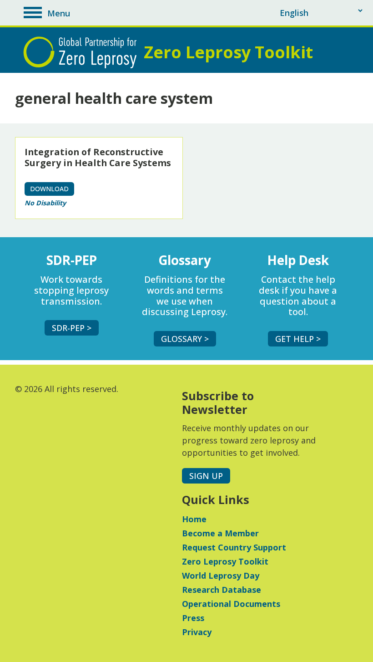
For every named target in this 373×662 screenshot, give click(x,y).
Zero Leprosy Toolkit (225, 561)
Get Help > (298, 338)
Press (193, 617)
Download (49, 188)
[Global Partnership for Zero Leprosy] (82, 52)
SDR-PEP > (71, 327)
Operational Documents (231, 603)
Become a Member (220, 533)
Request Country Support (234, 547)
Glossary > (185, 338)
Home (194, 519)
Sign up (206, 475)
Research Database (221, 589)
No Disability (45, 203)
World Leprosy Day (220, 575)
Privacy (197, 631)
